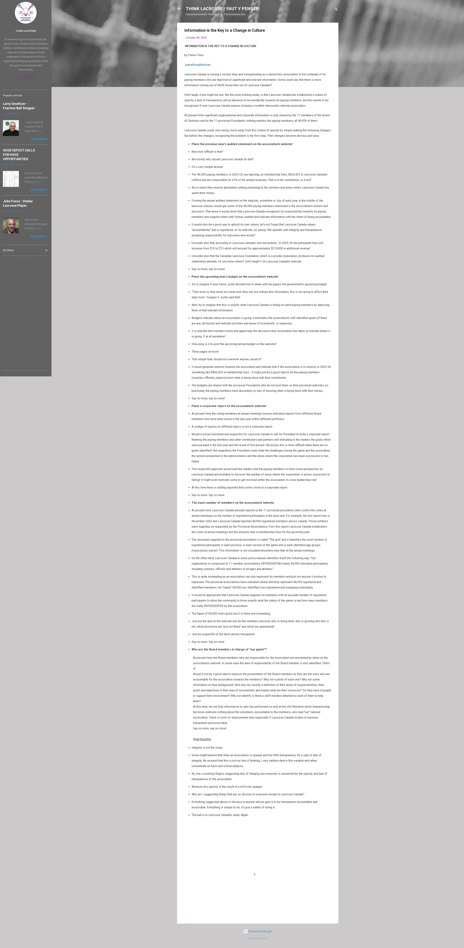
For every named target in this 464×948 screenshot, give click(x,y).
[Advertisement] (26, 313)
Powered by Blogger (260, 931)
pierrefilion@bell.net (197, 64)
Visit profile (26, 77)
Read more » (40, 139)
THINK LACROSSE (26, 30)
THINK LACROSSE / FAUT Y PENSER (222, 8)
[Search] (336, 9)
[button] (329, 31)
